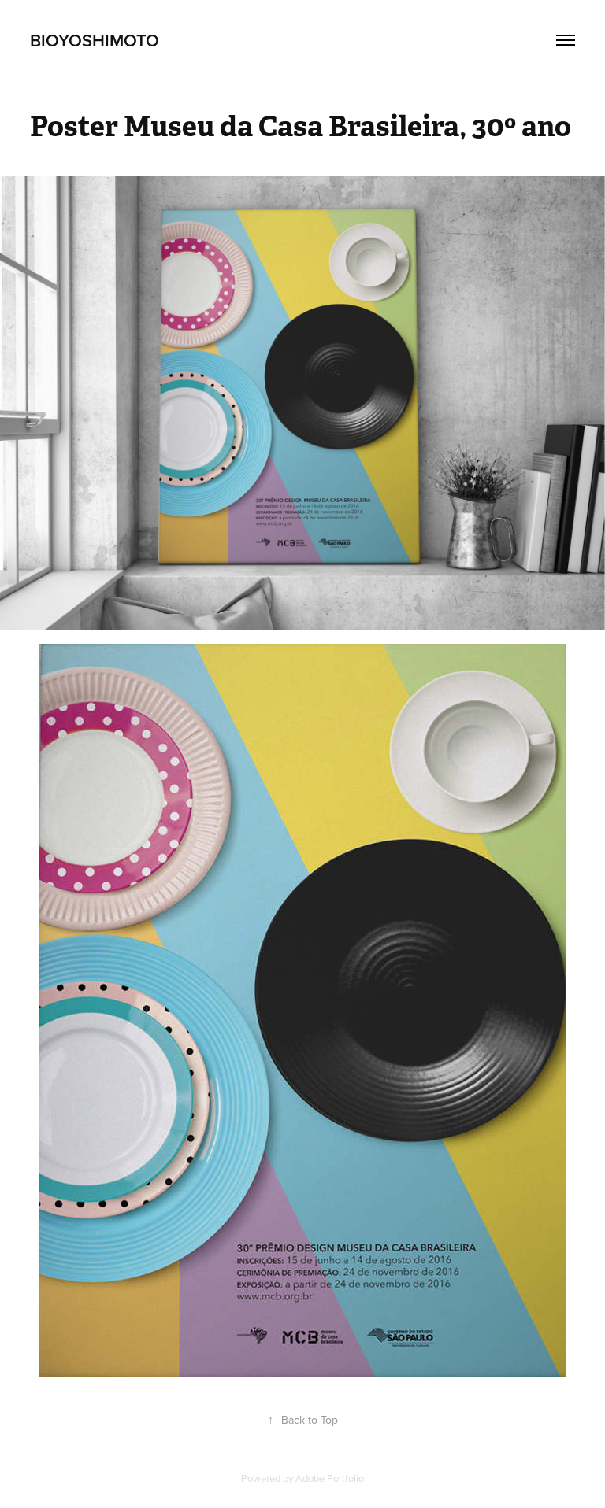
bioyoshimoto (94, 40)
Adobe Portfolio (329, 1478)
